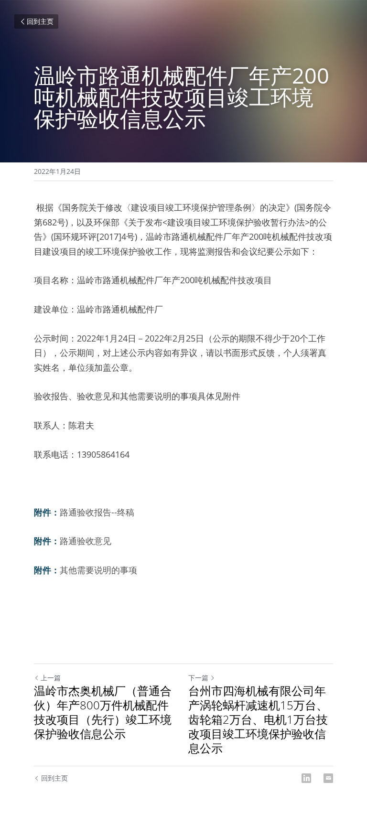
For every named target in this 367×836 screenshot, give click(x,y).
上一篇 (51, 677)
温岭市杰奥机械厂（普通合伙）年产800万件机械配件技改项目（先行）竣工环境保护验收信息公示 (103, 712)
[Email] (328, 778)
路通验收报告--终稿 (97, 512)
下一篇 (198, 677)
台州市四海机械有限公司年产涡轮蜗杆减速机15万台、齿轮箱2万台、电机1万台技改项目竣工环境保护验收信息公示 (258, 719)
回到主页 (40, 21)
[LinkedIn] (306, 778)
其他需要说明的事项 (98, 570)
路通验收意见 (85, 541)
